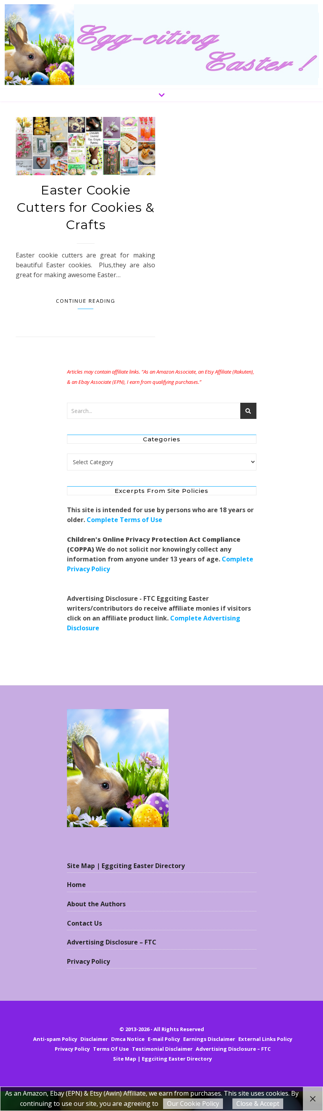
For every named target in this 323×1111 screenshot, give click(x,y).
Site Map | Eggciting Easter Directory (126, 865)
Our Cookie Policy (193, 1103)
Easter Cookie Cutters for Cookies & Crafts (85, 207)
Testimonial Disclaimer (162, 1048)
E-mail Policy (164, 1038)
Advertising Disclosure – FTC (111, 942)
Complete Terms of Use (124, 519)
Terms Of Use (111, 1048)
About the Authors (96, 904)
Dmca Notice (128, 1038)
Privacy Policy (88, 961)
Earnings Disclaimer (209, 1038)
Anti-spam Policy (55, 1038)
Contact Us (84, 923)
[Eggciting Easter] (161, 44)
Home (76, 884)
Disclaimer (94, 1038)
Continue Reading (85, 300)
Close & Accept (257, 1103)
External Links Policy (265, 1038)
